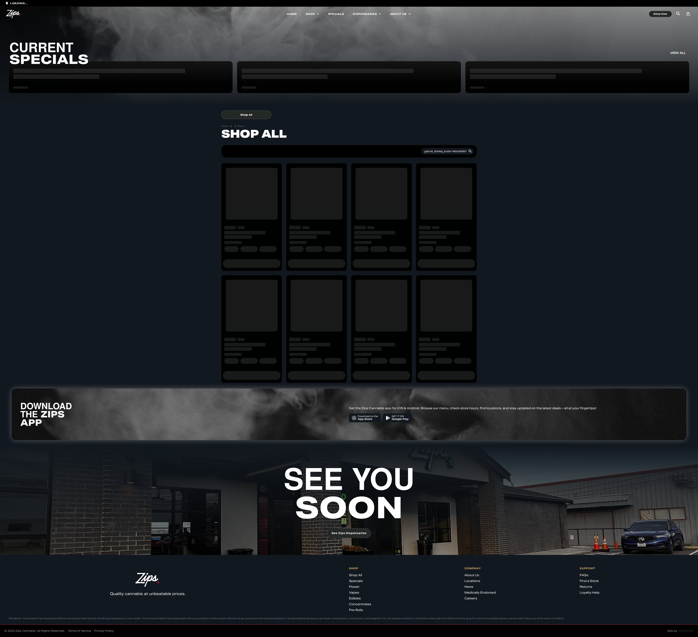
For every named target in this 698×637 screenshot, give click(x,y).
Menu (241, 126)
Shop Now (660, 14)
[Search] (470, 151)
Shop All (246, 114)
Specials (336, 14)
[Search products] (678, 14)
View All (678, 53)
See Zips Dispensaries (349, 533)
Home (292, 14)
